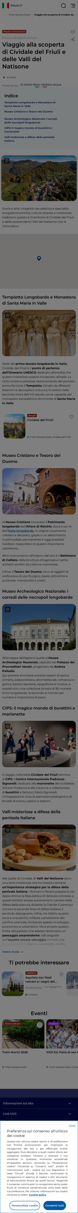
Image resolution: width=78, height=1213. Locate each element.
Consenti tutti (54, 1205)
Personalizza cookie (25, 1205)
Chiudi (72, 1125)
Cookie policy (37, 1194)
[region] (39, 1167)
